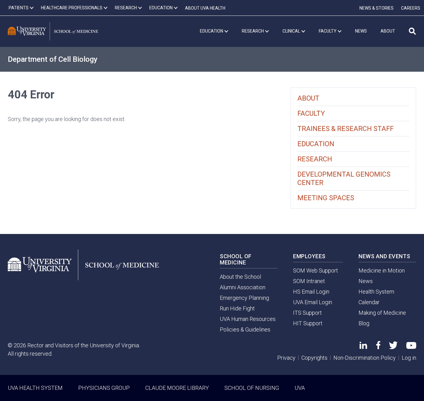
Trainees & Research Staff (345, 129)
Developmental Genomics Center (343, 178)
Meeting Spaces (325, 198)
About (308, 98)
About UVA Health (205, 8)
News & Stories (376, 8)
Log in (409, 357)
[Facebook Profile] (378, 347)
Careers (410, 8)
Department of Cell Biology (52, 59)
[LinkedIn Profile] (363, 347)
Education (315, 144)
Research (314, 159)
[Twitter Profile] (393, 347)
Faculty (311, 113)
